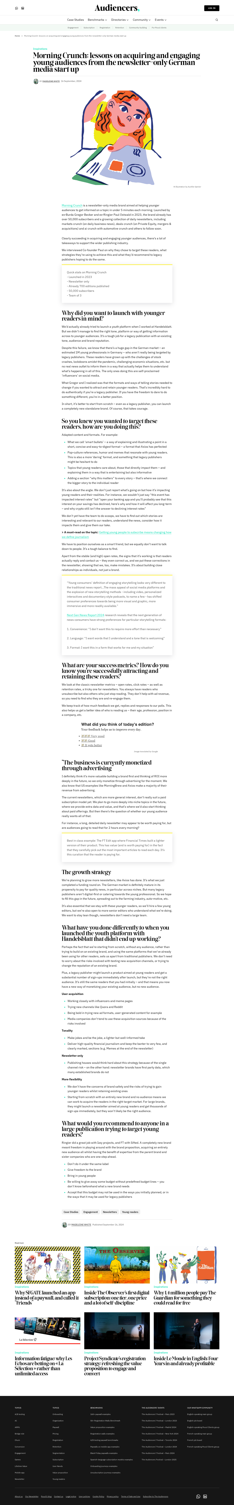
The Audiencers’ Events (153, 1408)
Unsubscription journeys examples (105, 1472)
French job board (194, 1440)
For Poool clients (159, 27)
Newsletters (110, 1212)
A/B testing (20, 1414)
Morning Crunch (72, 205)
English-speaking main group (199, 1414)
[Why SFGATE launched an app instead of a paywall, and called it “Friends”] (47, 1264)
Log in (212, 8)
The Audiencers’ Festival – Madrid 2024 (159, 1427)
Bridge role (19, 1433)
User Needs (58, 1466)
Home (17, 36)
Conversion (20, 1446)
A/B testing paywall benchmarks (104, 1440)
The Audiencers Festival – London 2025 (159, 1459)
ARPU (17, 1427)
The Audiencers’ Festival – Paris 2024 (158, 1453)
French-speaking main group (199, 1433)
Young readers (130, 1212)
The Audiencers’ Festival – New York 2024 (160, 1433)
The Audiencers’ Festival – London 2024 (159, 1446)
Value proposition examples (102, 1427)
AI (16, 1420)
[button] (216, 20)
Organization (58, 1420)
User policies (84, 1496)
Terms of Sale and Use (130, 1496)
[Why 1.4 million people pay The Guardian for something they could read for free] (186, 1264)
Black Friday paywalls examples (104, 1453)
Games (18, 1459)
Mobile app (19, 1472)
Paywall (56, 1427)
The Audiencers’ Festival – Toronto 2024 (159, 1440)
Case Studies (71, 1212)
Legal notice (71, 1496)
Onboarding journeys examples (103, 1466)
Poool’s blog (46, 1496)
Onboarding (58, 1414)
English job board (194, 1420)
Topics (18, 1408)
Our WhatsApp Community (200, 1408)
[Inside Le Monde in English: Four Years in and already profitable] (186, 1330)
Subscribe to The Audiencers (155, 1496)
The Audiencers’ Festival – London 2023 (159, 1420)
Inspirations (40, 48)
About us (19, 1496)
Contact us (58, 1496)
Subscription (89, 27)
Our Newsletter (31, 1496)
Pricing (55, 1433)
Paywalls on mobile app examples (104, 1446)
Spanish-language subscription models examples (111, 1459)
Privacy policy (113, 1496)
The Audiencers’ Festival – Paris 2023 (158, 1414)
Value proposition (60, 1472)
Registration (105, 27)
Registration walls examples (102, 1433)
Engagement (73, 27)
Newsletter (19, 1479)
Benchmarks (96, 1408)
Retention (119, 27)
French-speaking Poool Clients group (203, 1446)
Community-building (138, 27)
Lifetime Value (21, 1466)
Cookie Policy (98, 1496)
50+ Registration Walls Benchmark (105, 1420)
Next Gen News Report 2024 (85, 615)
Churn (17, 1440)
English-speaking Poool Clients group (203, 1427)
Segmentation (59, 1453)
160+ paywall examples (100, 1414)
